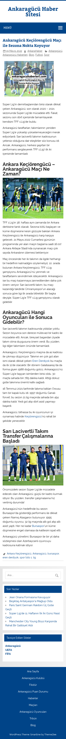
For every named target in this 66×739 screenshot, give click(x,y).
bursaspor (53, 553)
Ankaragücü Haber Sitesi (33, 11)
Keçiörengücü (33, 416)
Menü (8, 27)
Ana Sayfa (33, 671)
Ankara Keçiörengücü (19, 553)
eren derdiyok (10, 557)
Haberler (33, 698)
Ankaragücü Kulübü (33, 678)
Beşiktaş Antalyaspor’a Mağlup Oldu (31, 601)
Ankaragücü (55, 51)
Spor (46, 54)
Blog (31, 54)
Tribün (33, 718)
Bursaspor (38, 526)
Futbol (39, 54)
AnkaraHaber (34, 51)
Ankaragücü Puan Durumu (33, 692)
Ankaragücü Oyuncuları (33, 712)
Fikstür (33, 685)
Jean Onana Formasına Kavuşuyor (29, 597)
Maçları (33, 705)
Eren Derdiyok (41, 361)
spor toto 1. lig (28, 557)
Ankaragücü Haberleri (15, 54)
